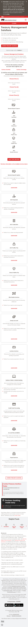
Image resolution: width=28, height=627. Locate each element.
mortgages (9, 587)
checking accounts (16, 586)
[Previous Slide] (1, 526)
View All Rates (14, 527)
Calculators (6, 526)
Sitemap (9, 615)
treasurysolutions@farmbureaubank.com (11, 487)
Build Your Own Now (14, 159)
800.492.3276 (16, 614)
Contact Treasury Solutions (10, 45)
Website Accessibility (16, 615)
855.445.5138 (6, 489)
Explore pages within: (14, 50)
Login (14, 23)
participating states (7, 590)
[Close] (26, 2)
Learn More (14, 187)
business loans (22, 587)
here (8, 14)
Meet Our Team (22, 527)
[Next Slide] (26, 526)
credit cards (16, 587)
